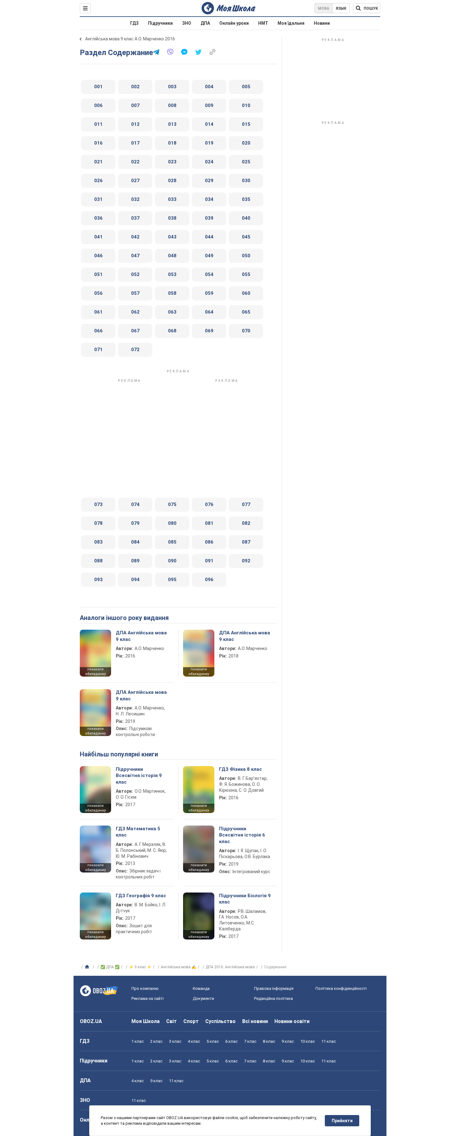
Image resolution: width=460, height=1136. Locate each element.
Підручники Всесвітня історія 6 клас (242, 835)
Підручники (160, 23)
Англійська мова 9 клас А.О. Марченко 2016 (130, 38)
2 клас (156, 1041)
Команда (201, 988)
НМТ (263, 23)
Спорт (191, 1021)
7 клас (250, 1041)
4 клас (194, 1041)
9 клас (288, 1041)
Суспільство (220, 1021)
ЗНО (186, 23)
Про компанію (145, 988)
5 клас (213, 1041)
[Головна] (87, 967)
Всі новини (255, 1021)
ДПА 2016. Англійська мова (230, 967)
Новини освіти (291, 1021)
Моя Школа (145, 1021)
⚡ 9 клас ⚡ (140, 967)
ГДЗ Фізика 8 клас (240, 769)
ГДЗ (134, 23)
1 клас (137, 1041)
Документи (203, 998)
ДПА (205, 23)
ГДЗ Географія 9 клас (141, 895)
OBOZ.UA (91, 1021)
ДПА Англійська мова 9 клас (141, 636)
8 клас (269, 1041)
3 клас (175, 1041)
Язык (341, 8)
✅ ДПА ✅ (110, 967)
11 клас (328, 1041)
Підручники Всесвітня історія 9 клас (139, 775)
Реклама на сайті (147, 998)
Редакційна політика (273, 998)
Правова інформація (274, 988)
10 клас (307, 1041)
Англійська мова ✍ (178, 967)
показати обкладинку (95, 671)
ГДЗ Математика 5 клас (138, 832)
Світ (171, 1021)
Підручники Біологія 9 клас (245, 899)
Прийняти (342, 1120)
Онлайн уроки (234, 23)
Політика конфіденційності (341, 988)
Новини (322, 23)
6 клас (231, 1041)
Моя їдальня (291, 23)
